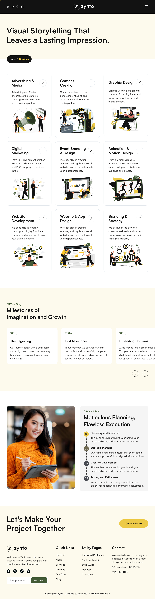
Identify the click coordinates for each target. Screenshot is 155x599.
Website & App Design (72, 218)
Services (60, 564)
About (59, 559)
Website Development (23, 218)
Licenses (86, 569)
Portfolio (60, 569)
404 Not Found (90, 559)
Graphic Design (121, 82)
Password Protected (93, 555)
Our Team (61, 574)
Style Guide (88, 564)
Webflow (105, 593)
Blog (58, 579)
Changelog (88, 574)
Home (13, 59)
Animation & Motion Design (120, 150)
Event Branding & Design (73, 150)
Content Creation (67, 83)
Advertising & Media (23, 83)
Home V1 (60, 555)
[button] (135, 373)
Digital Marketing (20, 150)
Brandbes (82, 593)
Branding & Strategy (117, 218)
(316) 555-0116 (120, 572)
